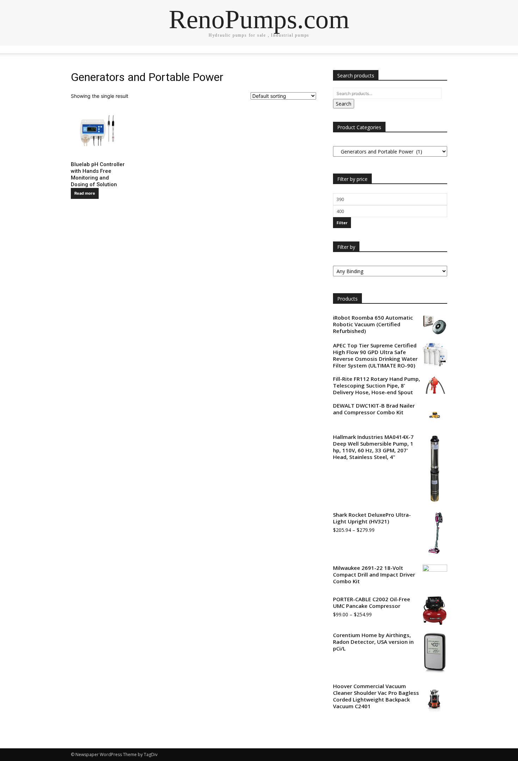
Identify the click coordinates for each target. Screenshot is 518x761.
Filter (342, 222)
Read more (84, 193)
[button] (438, 54)
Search (343, 103)
